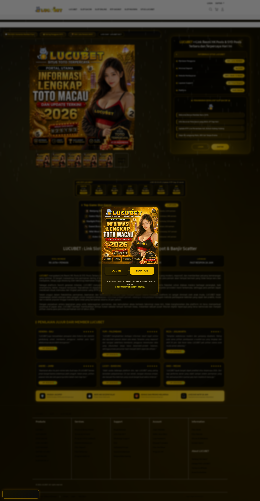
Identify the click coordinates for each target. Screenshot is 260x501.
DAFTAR (142, 270)
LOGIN (116, 270)
